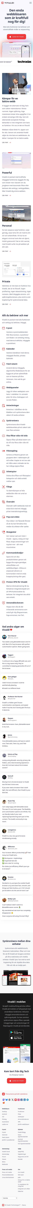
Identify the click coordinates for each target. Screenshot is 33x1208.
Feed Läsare (11, 363)
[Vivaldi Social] (4, 1100)
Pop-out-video (12, 516)
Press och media (7, 1172)
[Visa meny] (30, 3)
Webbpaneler (12, 387)
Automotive (5, 1122)
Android (4, 1114)
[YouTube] (16, 1100)
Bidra (3, 1162)
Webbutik (5, 1164)
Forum (4, 1156)
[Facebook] (22, 1100)
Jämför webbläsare (23, 1124)
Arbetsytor (11, 471)
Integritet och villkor (24, 1189)
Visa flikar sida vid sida (17, 435)
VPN (19, 1122)
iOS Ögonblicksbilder (24, 1143)
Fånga (9, 486)
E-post (9, 328)
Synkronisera (12, 420)
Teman (4, 1159)
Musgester (11, 532)
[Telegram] (27, 1100)
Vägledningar (22, 1154)
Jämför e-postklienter (8, 1140)
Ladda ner (5, 1124)
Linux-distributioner (8, 1177)
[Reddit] (4, 1103)
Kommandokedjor (14, 552)
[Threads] (10, 1100)
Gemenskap (5, 1154)
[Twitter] (13, 1100)
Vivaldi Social (6, 1151)
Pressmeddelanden (8, 1175)
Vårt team (21, 1175)
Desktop (4, 1111)
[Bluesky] (7, 1100)
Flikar (19, 1114)
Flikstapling (11, 450)
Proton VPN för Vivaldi (16, 582)
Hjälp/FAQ (21, 1151)
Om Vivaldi (21, 1172)
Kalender (10, 348)
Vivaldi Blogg (22, 1132)
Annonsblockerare (14, 602)
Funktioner (21, 1111)
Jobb (19, 1177)
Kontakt (20, 1159)
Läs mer (5, 142)
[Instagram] (19, 1100)
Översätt (10, 501)
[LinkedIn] (24, 1100)
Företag (4, 1119)
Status (24, 1205)
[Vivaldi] (7, 3)
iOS (3, 1116)
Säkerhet (20, 1191)
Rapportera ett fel (23, 1156)
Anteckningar (12, 405)
